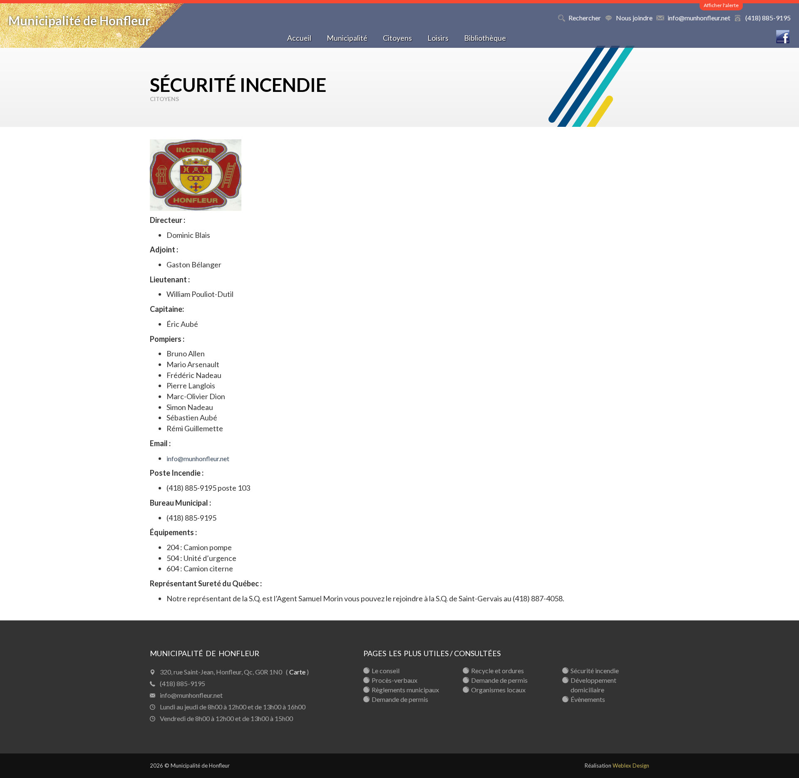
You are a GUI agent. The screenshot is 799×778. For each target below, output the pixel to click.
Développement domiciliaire (593, 685)
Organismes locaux (498, 690)
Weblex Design (631, 765)
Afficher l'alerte (721, 5)
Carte (297, 672)
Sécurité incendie (595, 670)
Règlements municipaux (405, 690)
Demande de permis (400, 699)
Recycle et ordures (497, 670)
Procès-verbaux (394, 680)
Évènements (588, 699)
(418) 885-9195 (768, 18)
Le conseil (386, 670)
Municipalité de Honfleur (79, 20)
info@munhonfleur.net (698, 18)
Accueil (299, 37)
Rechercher (584, 18)
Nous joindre (634, 18)
